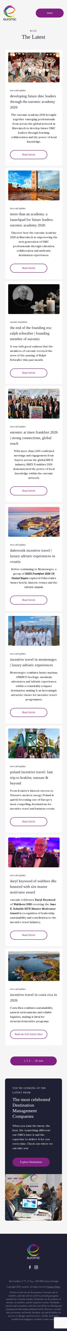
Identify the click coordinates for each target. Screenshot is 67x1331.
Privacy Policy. (53, 1287)
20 (36, 1060)
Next (41, 1060)
